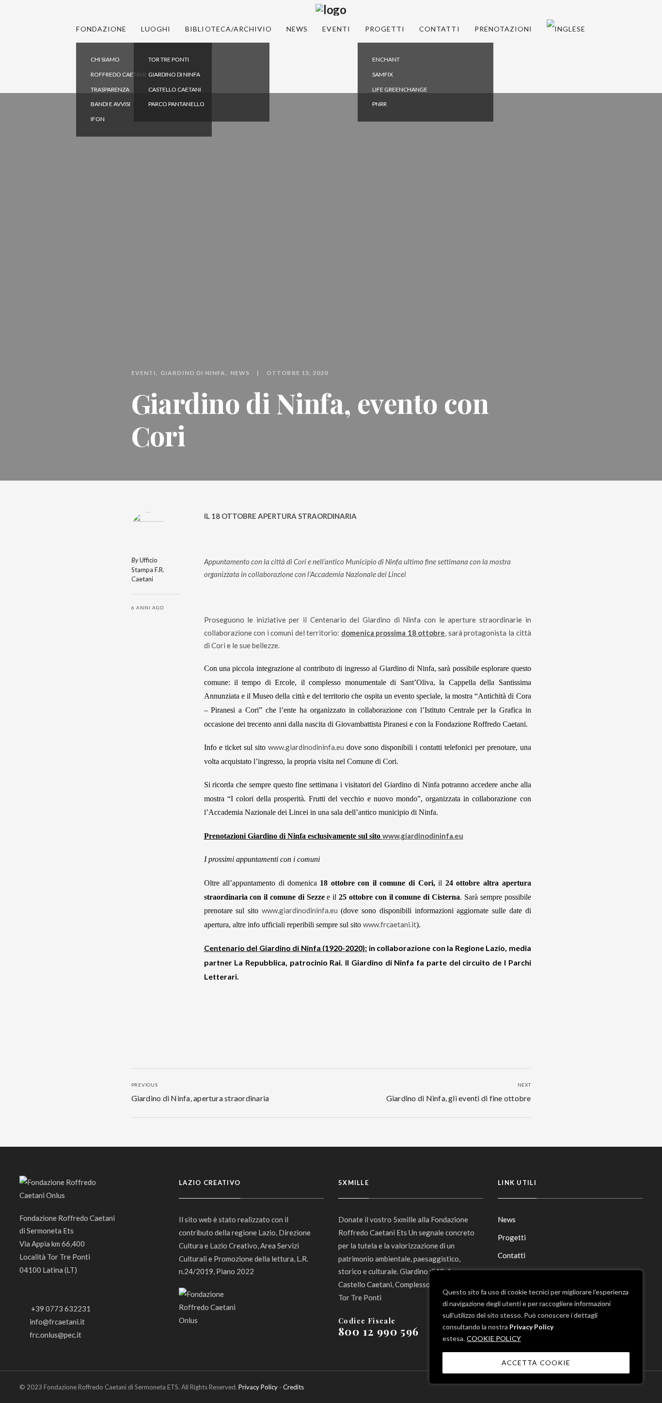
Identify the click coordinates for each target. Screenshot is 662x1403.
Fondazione (101, 29)
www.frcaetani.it (389, 924)
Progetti (385, 29)
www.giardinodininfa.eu (306, 747)
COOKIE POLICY (494, 1338)
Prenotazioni (503, 29)
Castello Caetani (174, 89)
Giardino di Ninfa (174, 74)
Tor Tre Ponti (168, 59)
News (297, 29)
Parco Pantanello (176, 104)
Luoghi (156, 29)
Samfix (382, 74)
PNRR (379, 104)
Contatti (439, 29)
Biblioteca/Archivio (228, 29)
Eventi (336, 29)
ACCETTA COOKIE (536, 1362)
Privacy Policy (531, 1327)
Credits (293, 1387)
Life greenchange (399, 89)
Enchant (386, 59)
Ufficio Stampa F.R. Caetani (147, 569)
